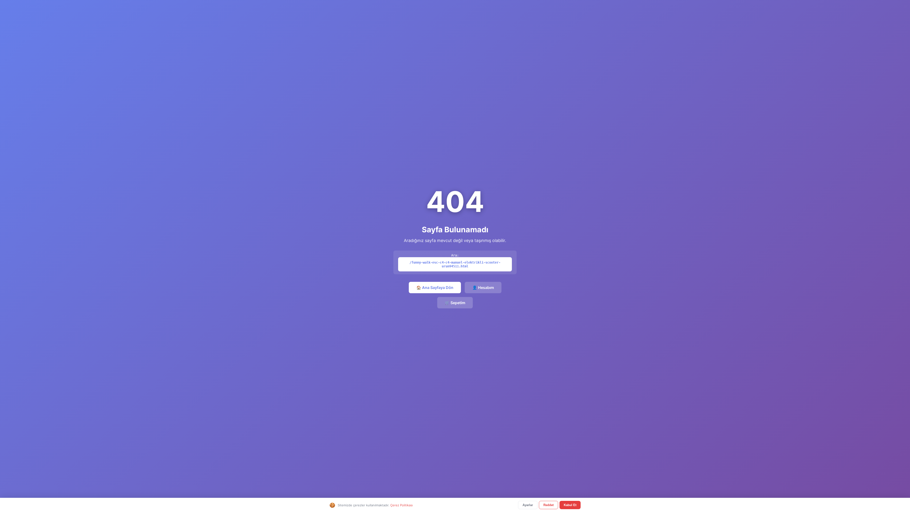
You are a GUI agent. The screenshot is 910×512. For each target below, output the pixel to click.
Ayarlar (528, 505)
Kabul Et (570, 505)
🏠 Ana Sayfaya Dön (434, 287)
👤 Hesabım (483, 287)
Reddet (548, 505)
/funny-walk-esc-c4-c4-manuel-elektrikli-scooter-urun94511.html (455, 264)
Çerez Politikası (401, 505)
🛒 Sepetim (455, 302)
